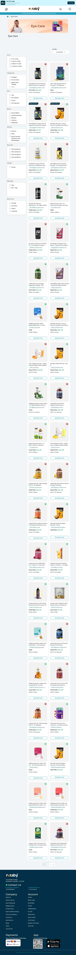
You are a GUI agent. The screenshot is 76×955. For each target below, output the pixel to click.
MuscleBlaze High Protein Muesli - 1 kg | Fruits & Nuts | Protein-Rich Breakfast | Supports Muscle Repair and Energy (59, 284)
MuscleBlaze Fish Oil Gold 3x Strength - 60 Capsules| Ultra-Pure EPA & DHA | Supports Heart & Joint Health (59, 164)
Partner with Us (10, 900)
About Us (8, 897)
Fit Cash (30, 911)
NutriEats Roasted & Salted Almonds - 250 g (57, 524)
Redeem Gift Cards (33, 923)
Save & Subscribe (10, 903)
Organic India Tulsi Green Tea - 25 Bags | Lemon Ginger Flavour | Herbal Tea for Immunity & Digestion (38, 844)
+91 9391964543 (10, 889)
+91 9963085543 (32, 889)
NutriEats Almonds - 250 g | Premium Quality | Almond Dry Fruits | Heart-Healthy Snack (59, 124)
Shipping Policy (10, 906)
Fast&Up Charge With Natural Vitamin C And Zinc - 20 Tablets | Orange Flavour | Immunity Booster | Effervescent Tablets (59, 564)
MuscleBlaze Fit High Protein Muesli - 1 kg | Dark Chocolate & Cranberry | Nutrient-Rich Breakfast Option (59, 244)
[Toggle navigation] (6, 9)
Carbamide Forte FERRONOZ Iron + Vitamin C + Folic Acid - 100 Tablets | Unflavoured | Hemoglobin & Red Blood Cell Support (37, 564)
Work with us (9, 920)
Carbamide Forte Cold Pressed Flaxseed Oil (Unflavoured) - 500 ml (38, 604)
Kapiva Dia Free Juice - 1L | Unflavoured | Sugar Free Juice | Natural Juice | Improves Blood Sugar (59, 204)
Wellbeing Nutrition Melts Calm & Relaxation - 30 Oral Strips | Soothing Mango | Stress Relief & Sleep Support (38, 644)
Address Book (32, 908)
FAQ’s (7, 926)
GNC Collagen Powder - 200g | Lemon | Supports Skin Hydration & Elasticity (59, 444)
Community (9, 928)
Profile (30, 906)
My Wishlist (31, 903)
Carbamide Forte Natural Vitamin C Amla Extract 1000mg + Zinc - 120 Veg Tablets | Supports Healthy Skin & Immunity (38, 524)
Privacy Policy (10, 908)
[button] (60, 9)
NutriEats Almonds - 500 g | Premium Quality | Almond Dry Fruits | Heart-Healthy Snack (59, 324)
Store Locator (32, 917)
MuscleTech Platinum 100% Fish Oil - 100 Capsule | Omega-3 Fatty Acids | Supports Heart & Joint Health (38, 244)
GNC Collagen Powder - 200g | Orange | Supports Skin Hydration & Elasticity (38, 364)
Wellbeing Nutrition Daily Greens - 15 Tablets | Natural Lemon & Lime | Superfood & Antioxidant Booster (38, 404)
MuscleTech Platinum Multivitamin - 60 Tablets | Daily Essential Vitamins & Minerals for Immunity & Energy (38, 204)
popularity (60, 52)
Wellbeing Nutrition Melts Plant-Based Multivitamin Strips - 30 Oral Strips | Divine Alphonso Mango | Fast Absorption (38, 804)
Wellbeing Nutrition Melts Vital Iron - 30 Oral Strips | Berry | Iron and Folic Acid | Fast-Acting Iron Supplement (38, 764)
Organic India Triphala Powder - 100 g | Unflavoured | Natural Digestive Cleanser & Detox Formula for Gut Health (59, 604)
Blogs (7, 923)
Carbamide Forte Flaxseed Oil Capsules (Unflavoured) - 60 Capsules (58, 844)
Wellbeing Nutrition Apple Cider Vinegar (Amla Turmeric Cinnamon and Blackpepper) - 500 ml (38, 684)
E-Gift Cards (31, 920)
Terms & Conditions (11, 914)
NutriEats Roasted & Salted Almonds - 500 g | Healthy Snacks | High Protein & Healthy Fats (59, 764)
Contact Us (9, 917)
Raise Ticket (31, 900)
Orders (30, 897)
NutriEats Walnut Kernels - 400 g (59, 364)
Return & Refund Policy (12, 911)
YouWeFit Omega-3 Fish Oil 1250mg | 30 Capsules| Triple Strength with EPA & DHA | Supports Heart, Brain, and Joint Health (37, 164)
